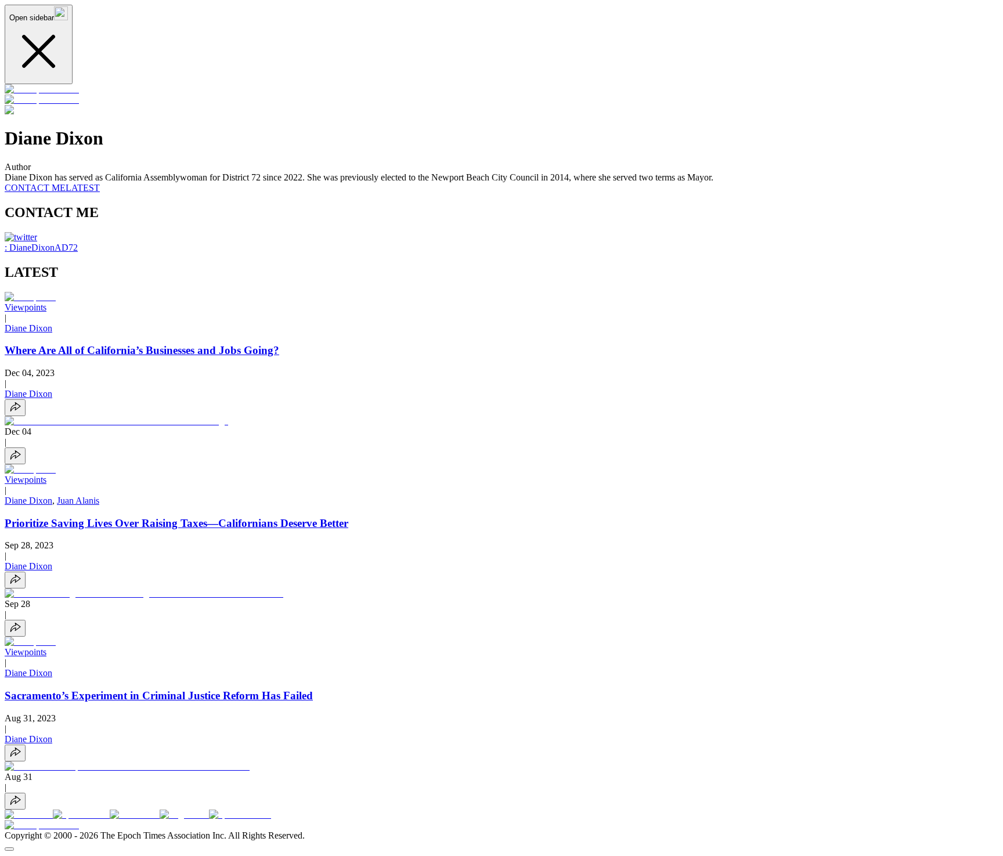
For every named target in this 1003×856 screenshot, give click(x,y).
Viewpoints (25, 307)
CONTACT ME (35, 188)
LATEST (83, 188)
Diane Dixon (28, 328)
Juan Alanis (78, 500)
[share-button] (15, 407)
